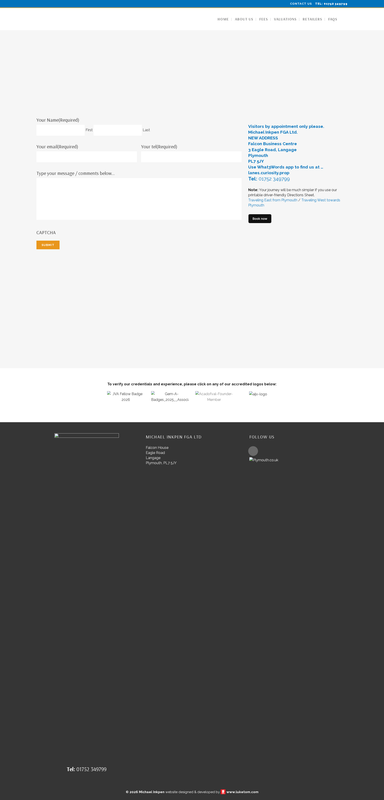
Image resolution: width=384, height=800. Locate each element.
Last (146, 130)
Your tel (159, 146)
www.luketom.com (242, 792)
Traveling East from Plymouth (272, 200)
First (89, 130)
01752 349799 (274, 179)
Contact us (301, 3)
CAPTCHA (46, 232)
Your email (57, 146)
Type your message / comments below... (75, 173)
